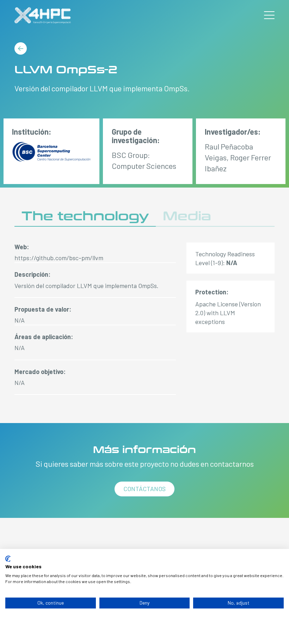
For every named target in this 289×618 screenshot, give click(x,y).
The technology (85, 216)
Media (187, 216)
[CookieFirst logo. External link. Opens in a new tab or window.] (8, 559)
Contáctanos (144, 488)
